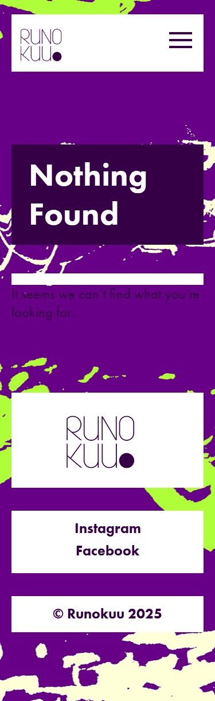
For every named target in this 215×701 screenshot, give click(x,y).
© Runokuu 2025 (107, 613)
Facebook (107, 550)
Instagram (108, 528)
